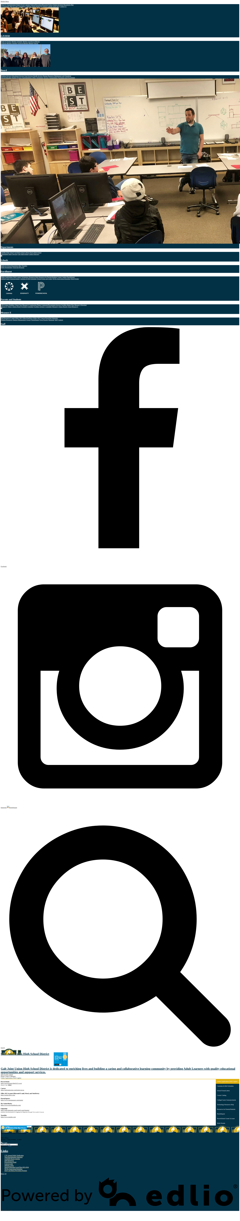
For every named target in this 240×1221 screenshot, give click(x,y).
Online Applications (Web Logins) (11, 277)
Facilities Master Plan (67, 305)
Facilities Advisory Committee (43, 307)
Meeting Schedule (17, 41)
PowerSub (48, 318)
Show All (3, 1174)
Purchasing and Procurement (66, 77)
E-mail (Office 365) (16, 318)
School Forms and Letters (44, 279)
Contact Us (63, 6)
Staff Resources (5, 318)
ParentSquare (71, 277)
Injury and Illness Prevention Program (15, 1170)
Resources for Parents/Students (48, 277)
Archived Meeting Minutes (25, 43)
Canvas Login (8, 1164)
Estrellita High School (7, 252)
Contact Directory (34, 254)
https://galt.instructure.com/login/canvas (12, 1090)
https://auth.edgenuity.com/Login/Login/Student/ (15, 1110)
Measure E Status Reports (59, 307)
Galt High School (19, 252)
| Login (5, 1143)
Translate (14, 1146)
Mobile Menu (5, 1)
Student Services (17, 77)
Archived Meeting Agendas (9, 43)
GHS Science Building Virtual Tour (11, 305)
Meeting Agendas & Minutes (31, 41)
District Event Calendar (23, 5)
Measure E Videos (6, 307)
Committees (21, 6)
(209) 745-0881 (44, 1133)
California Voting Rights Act (34, 6)
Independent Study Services (9, 254)
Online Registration (6, 267)
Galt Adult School (23, 254)
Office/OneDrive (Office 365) (31, 318)
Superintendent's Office (29, 77)
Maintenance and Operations (62, 76)
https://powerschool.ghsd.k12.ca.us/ (11, 1083)
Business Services (6, 76)
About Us (4, 5)
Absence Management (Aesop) (21, 320)
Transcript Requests (18, 267)
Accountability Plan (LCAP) (9, 6)
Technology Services (42, 77)
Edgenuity (55, 318)
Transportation (53, 77)
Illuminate (51, 320)
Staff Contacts (59, 320)
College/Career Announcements (10, 279)
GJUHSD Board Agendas (12, 1159)
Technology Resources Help (29, 277)
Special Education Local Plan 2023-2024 (16, 1167)
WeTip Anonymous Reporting (61, 279)
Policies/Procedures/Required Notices (41, 5)
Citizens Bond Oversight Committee (22, 307)
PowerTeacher (43, 320)
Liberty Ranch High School (33, 252)
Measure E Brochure (80, 305)
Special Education (6, 77)
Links (4, 1151)
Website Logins (9, 1165)
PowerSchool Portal (10, 1162)
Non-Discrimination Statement (13, 1157)
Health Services (38, 76)
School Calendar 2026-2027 (51, 6)
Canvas (42, 318)
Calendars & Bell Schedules (28, 279)
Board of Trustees (6, 41)
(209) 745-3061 (31, 1133)
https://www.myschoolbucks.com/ (11, 1105)
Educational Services (18, 76)
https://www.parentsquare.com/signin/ (12, 1100)
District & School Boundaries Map (63, 5)
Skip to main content (7, 1074)
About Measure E (73, 307)
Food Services (28, 76)
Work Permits (75, 279)
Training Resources (6, 320)
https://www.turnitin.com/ (8, 1117)
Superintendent (11, 5)
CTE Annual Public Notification (14, 1155)
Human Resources (48, 76)
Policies (36, 43)
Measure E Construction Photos (31, 305)
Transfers (24, 266)
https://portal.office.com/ (8, 1095)
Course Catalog (61, 277)
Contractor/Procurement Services (51, 305)
